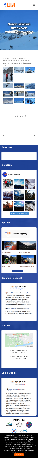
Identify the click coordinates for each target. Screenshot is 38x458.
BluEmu (24, 358)
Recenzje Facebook (11, 278)
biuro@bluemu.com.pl (21, 350)
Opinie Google (9, 372)
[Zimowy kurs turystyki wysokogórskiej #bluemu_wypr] (30, 184)
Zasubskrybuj (17, 270)
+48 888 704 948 (22, 356)
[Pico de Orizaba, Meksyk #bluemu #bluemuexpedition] (19, 195)
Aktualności (16, 36)
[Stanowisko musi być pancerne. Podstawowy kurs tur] (8, 184)
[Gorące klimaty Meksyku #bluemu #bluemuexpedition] (30, 195)
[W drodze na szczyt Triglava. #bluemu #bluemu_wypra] (30, 206)
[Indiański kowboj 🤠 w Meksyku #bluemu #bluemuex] (8, 206)
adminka (19, 37)
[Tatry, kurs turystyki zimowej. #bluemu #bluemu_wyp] (8, 195)
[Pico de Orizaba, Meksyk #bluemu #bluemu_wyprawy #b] (19, 206)
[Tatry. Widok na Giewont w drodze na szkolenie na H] (19, 184)
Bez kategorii (24, 36)
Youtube (6, 222)
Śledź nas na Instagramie (20, 213)
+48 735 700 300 (20, 352)
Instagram (6, 165)
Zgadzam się (19, 454)
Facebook (6, 147)
